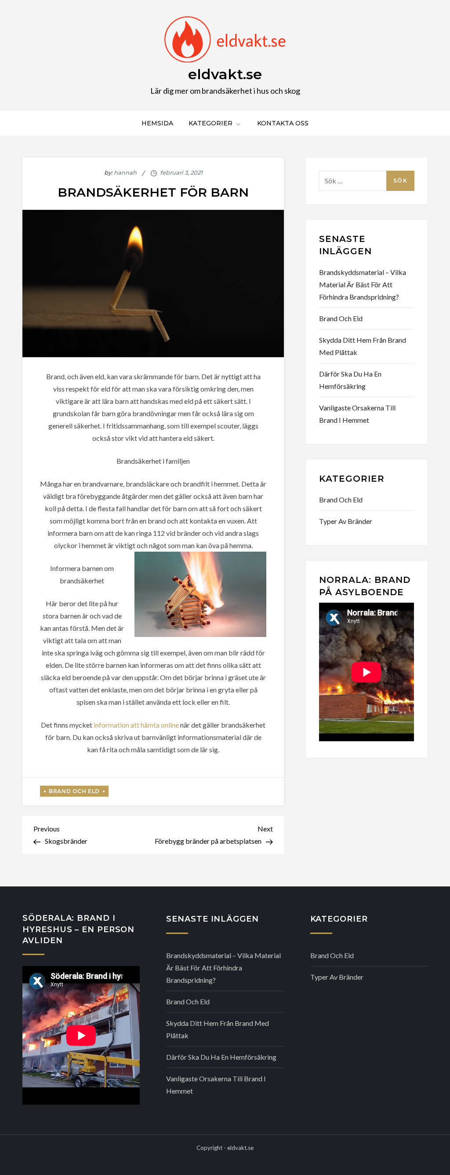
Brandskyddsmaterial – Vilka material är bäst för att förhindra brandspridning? (362, 284)
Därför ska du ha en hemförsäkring (350, 380)
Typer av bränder (345, 521)
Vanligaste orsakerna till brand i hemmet (357, 413)
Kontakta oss (282, 123)
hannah (125, 172)
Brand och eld (74, 791)
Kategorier (210, 123)
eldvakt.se (225, 74)
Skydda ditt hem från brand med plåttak (362, 346)
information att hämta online (137, 725)
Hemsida (157, 123)
